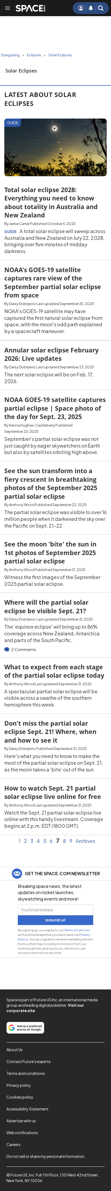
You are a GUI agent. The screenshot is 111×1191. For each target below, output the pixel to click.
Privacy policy (18, 1085)
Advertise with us (21, 1120)
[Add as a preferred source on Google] (25, 1028)
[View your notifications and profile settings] (90, 8)
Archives (85, 841)
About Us (14, 1049)
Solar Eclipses (60, 55)
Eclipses (34, 55)
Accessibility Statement (27, 1108)
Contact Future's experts (28, 1061)
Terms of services (77, 930)
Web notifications (22, 1132)
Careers (13, 1144)
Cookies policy (19, 1097)
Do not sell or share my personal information (45, 1156)
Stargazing (10, 55)
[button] (100, 8)
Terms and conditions (25, 1073)
